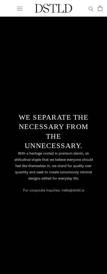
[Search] (91, 8)
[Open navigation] (19, 8)
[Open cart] (100, 8)
